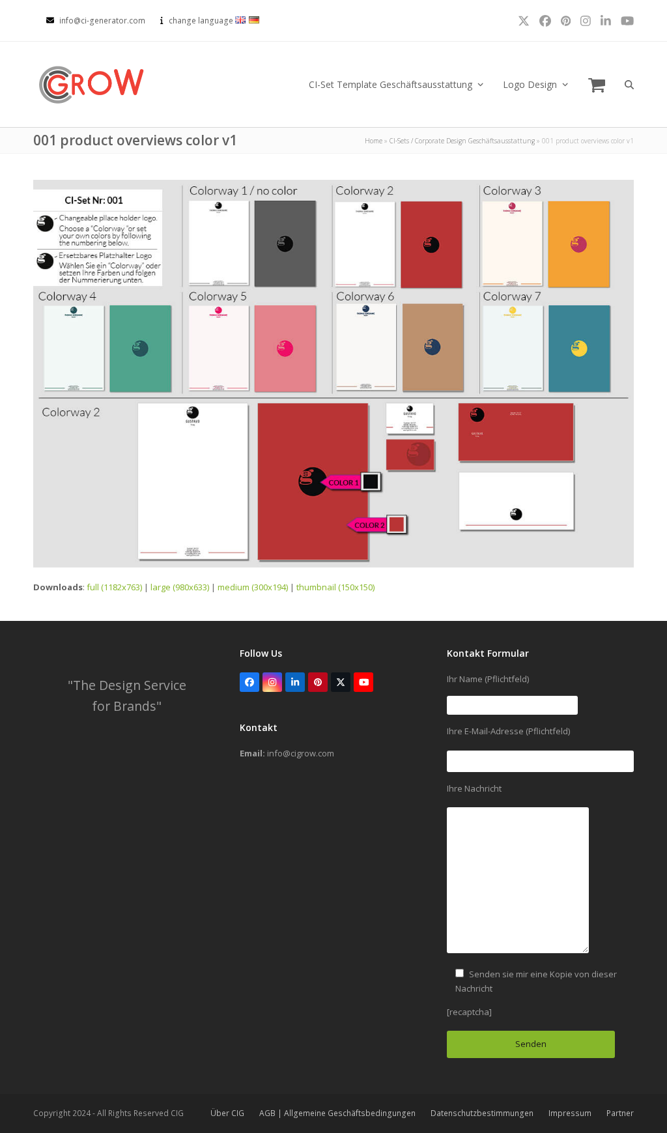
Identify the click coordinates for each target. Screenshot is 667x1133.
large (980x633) (179, 587)
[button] (596, 84)
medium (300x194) (253, 587)
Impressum (569, 1113)
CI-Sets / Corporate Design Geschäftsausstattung (462, 140)
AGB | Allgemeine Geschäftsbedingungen (337, 1113)
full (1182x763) (114, 587)
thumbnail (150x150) (335, 587)
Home (373, 140)
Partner (620, 1113)
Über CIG (227, 1113)
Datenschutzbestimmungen (482, 1113)
